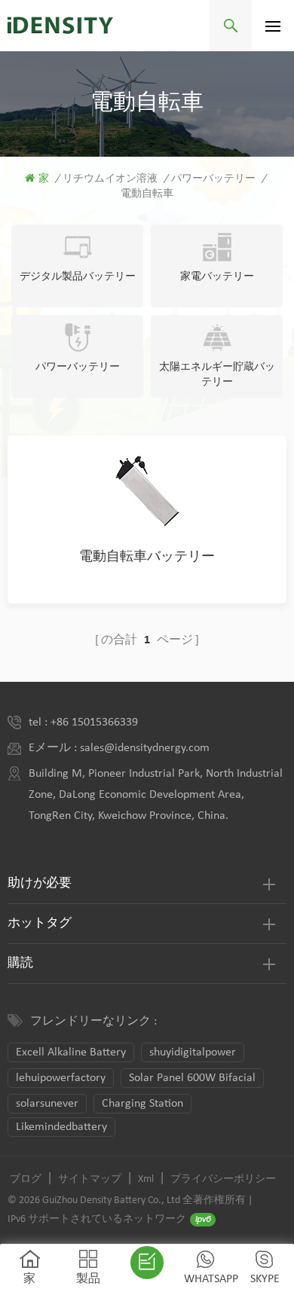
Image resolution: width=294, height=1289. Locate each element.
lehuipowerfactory (61, 1078)
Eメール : (54, 748)
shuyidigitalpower (192, 1052)
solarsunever (47, 1104)
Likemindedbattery (61, 1127)
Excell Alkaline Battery (71, 1052)
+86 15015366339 (94, 722)
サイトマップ (89, 1179)
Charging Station (142, 1104)
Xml (146, 1179)
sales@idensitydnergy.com (145, 748)
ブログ (25, 1179)
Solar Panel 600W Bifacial (192, 1078)
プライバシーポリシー (223, 1179)
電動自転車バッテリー (147, 557)
